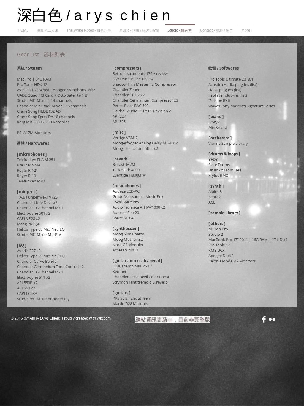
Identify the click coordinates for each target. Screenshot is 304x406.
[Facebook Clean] (263, 319)
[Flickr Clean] (272, 319)
